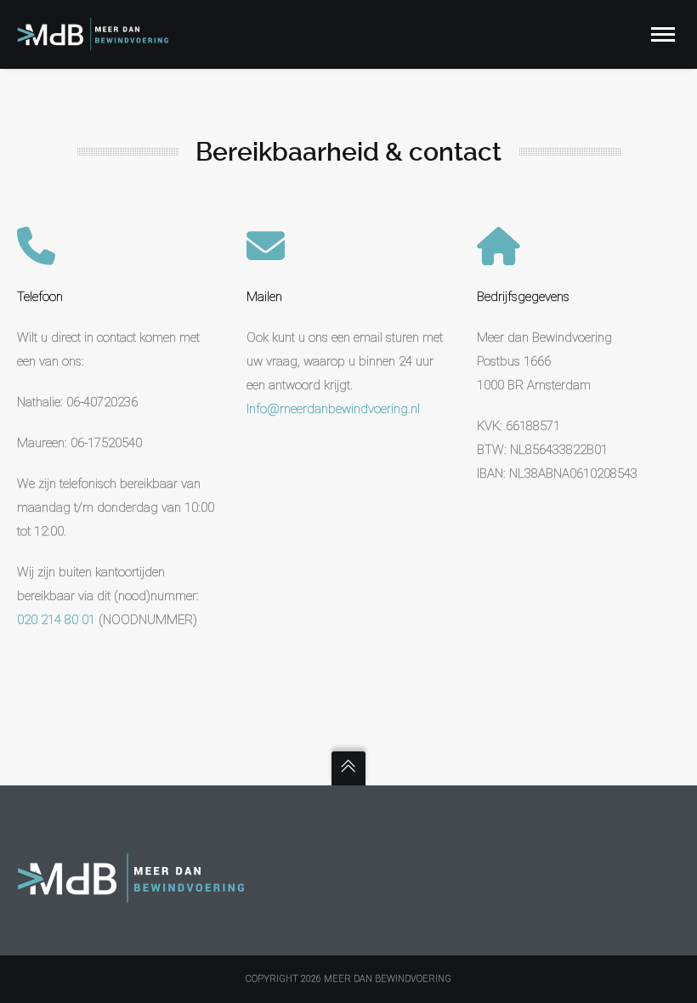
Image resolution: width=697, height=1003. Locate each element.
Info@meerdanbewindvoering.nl (333, 408)
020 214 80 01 (56, 619)
